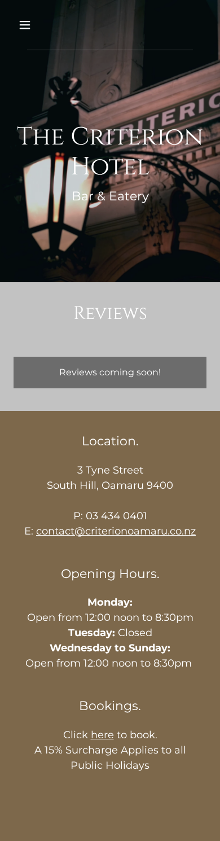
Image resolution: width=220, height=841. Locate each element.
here (102, 735)
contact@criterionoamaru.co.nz (116, 531)
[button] (28, 25)
